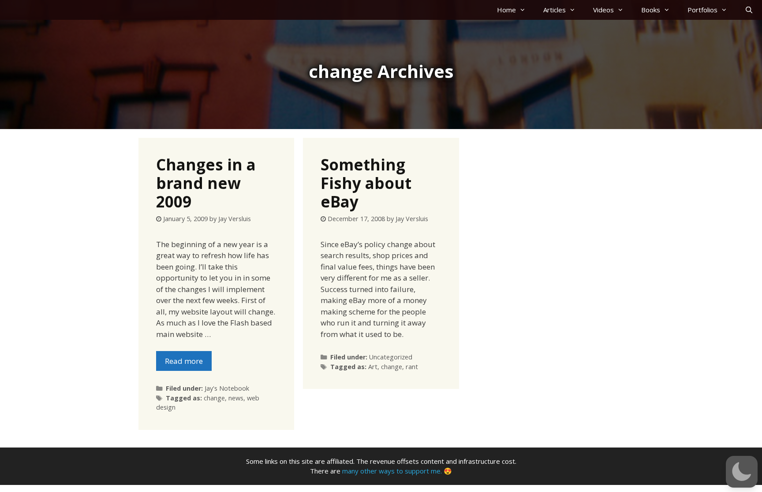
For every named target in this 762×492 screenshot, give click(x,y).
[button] (742, 472)
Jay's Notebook (227, 388)
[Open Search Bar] (749, 10)
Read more (184, 361)
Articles (554, 9)
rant (412, 367)
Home (506, 9)
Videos (603, 9)
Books (650, 9)
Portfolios (702, 9)
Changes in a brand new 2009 (206, 183)
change (214, 398)
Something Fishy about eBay (366, 183)
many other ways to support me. (392, 470)
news (235, 398)
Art (372, 367)
